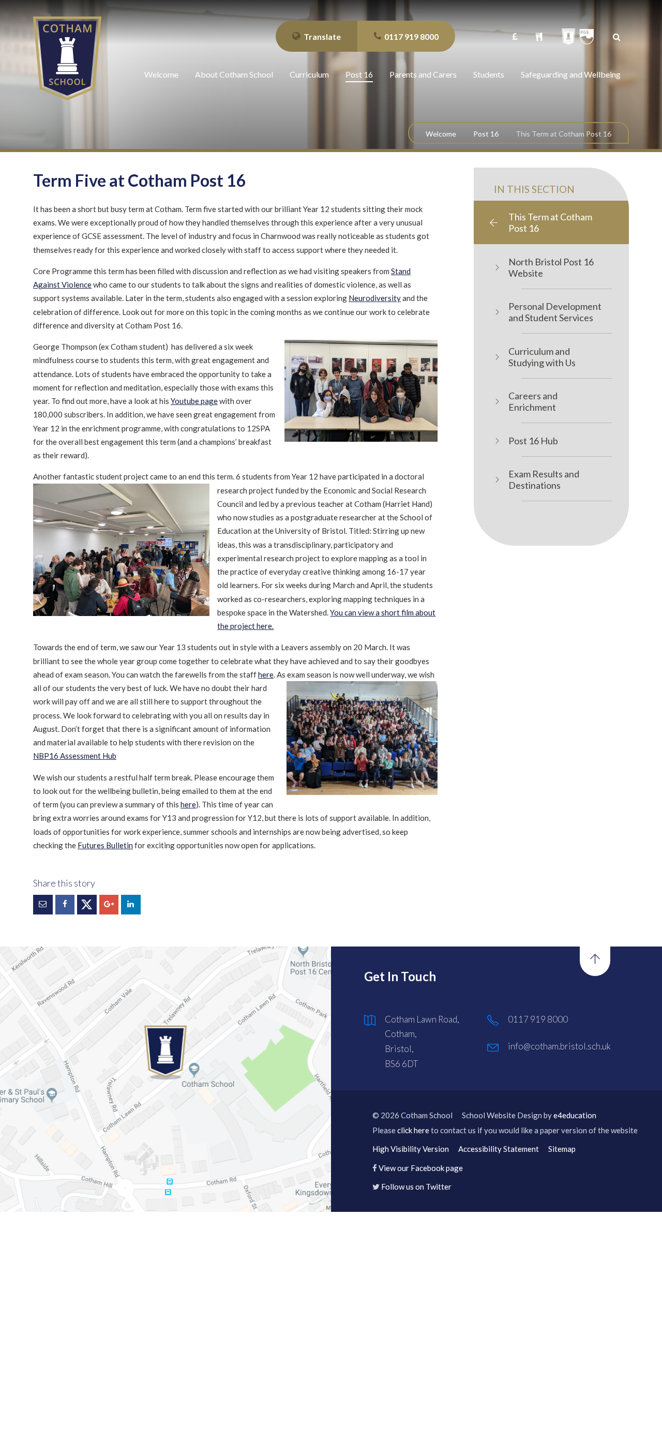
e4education (574, 1115)
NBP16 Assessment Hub (74, 755)
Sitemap (562, 1148)
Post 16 (486, 133)
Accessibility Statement (498, 1148)
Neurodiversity (375, 298)
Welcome (441, 133)
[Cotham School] (67, 58)
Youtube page (194, 401)
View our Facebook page (421, 1168)
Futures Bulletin (105, 845)
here (266, 674)
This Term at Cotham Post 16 (563, 133)
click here (413, 1130)
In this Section (534, 189)
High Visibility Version (410, 1148)
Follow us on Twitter (416, 1186)
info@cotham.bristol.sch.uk (559, 1046)
